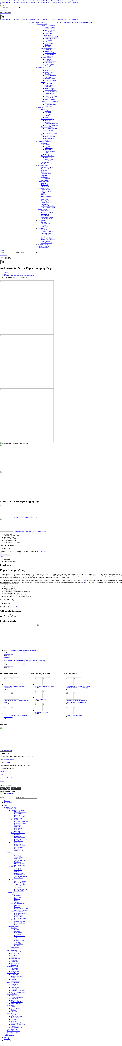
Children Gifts (45, 235)
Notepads (47, 122)
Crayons (47, 117)
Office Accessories (50, 136)
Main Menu (7, 801)
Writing (43, 109)
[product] (63, 637)
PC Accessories (49, 59)
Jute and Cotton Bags (47, 167)
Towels (43, 164)
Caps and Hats (45, 162)
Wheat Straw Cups (50, 99)
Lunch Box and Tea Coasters (49, 101)
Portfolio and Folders (47, 127)
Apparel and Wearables (44, 141)
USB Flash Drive (46, 35)
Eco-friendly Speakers (51, 54)
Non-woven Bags (46, 169)
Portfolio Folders (49, 132)
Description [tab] (7, 559)
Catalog (2, 781)
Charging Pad (48, 33)
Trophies (43, 194)
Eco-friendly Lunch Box (51, 104)
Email (1, 556)
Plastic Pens (48, 111)
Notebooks (48, 120)
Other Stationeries (46, 135)
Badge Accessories (46, 218)
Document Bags (45, 178)
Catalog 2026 (91, 22)
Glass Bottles (48, 86)
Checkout (10, 793)
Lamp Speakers (49, 56)
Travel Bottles (49, 85)
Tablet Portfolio (49, 130)
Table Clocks (44, 185)
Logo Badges (45, 214)
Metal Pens (48, 112)
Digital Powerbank (50, 30)
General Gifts (41, 228)
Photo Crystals (45, 201)
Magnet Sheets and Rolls (48, 239)
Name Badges (45, 210)
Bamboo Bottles (49, 88)
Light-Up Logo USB (51, 38)
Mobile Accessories (50, 61)
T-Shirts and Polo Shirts (47, 156)
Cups (42, 95)
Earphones (48, 49)
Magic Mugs (48, 70)
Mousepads (44, 204)
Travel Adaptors (49, 64)
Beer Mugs (48, 77)
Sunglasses (48, 146)
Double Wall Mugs (50, 78)
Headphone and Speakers (48, 48)
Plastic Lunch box (50, 106)
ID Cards (43, 225)
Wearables (44, 143)
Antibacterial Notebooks (51, 125)
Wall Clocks (44, 183)
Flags (46, 140)
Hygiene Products (46, 233)
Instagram (9, 750)
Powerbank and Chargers (48, 25)
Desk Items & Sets (50, 138)
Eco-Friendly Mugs (50, 80)
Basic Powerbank (50, 29)
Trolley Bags (44, 172)
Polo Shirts (48, 161)
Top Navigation (8, 802)
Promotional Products (40, 22)
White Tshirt (48, 157)
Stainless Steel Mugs (50, 75)
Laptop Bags (44, 177)
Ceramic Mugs (49, 72)
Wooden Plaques (46, 196)
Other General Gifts (46, 243)
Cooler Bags (44, 180)
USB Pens (48, 46)
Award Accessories (46, 191)
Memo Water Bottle (50, 90)
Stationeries (41, 107)
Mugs (42, 69)
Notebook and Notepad (47, 119)
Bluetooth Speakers (50, 53)
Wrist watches (49, 148)
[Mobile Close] (1, 796)
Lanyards (43, 222)
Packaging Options (43, 244)
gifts (85, 582)
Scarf (46, 152)
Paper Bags (44, 170)
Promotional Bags (43, 165)
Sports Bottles (49, 83)
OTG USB (48, 45)
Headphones (48, 51)
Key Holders (44, 230)
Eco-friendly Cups (50, 98)
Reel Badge (44, 226)
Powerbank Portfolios (51, 128)
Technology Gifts (42, 24)
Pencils (47, 115)
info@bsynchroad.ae (10, 759)
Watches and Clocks (43, 181)
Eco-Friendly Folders (51, 133)
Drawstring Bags (46, 173)
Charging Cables (49, 66)
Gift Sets (43, 236)
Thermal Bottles (49, 93)
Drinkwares (41, 67)
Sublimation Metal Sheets (48, 206)
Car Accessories (49, 62)
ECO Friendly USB (50, 43)
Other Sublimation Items (48, 207)
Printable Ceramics (46, 202)
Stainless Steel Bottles (51, 91)
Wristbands (48, 149)
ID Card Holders (46, 223)
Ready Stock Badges (47, 217)
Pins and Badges (42, 209)
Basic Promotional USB (51, 37)
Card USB (48, 41)
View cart (3, 793)
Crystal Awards (45, 189)
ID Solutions (41, 220)
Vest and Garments (50, 151)
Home (32, 22)
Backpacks (44, 175)
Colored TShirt (49, 159)
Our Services (77, 22)
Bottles (43, 82)
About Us (3, 771)
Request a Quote (5, 555)
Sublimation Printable (44, 198)
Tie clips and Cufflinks (47, 212)
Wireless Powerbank (50, 27)
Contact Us (84, 22)
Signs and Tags (45, 241)
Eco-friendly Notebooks (51, 123)
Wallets (47, 154)
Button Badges (45, 215)
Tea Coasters (48, 103)
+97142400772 (8, 762)
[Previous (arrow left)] (0, 1045)
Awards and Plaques (43, 188)
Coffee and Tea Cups (51, 96)
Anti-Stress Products (47, 231)
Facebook (3, 750)
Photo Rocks (44, 199)
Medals (43, 193)
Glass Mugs (48, 74)
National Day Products (44, 246)
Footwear (47, 144)
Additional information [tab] (10, 561)
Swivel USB (48, 40)
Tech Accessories (46, 57)
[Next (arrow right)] (2, 1045)
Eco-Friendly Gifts (46, 238)
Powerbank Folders (50, 32)
